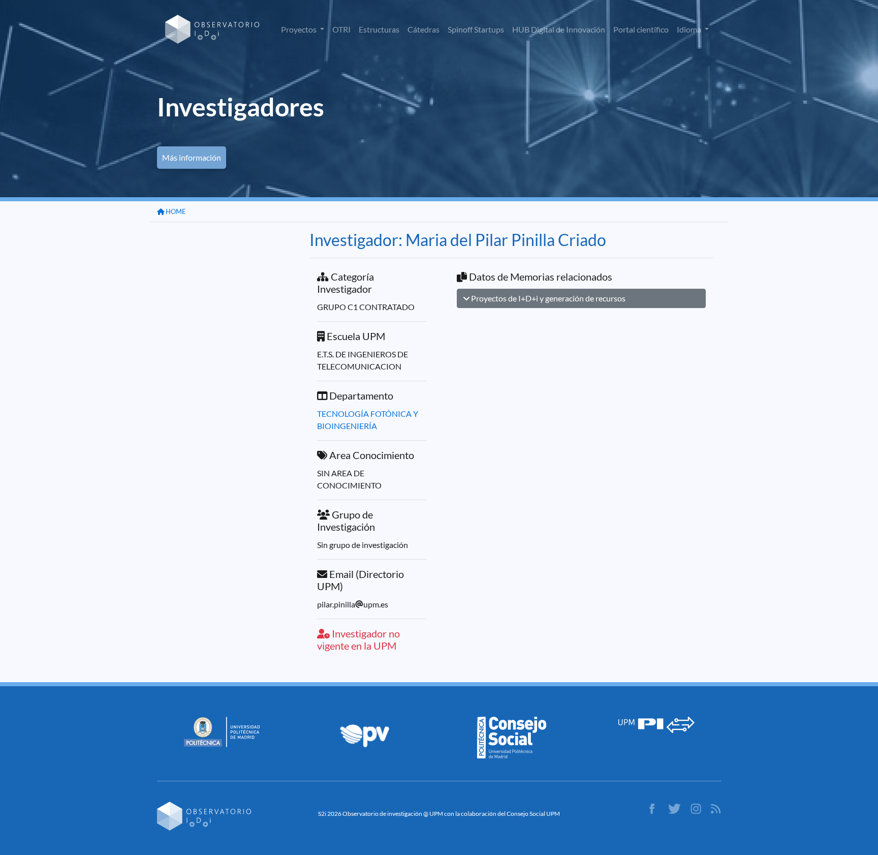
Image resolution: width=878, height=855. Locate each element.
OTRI (341, 29)
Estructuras (379, 29)
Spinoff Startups (476, 29)
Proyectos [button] (299, 29)
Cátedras (423, 29)
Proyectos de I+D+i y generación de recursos (547, 298)
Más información (191, 157)
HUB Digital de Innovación (558, 29)
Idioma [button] (690, 29)
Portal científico (641, 29)
